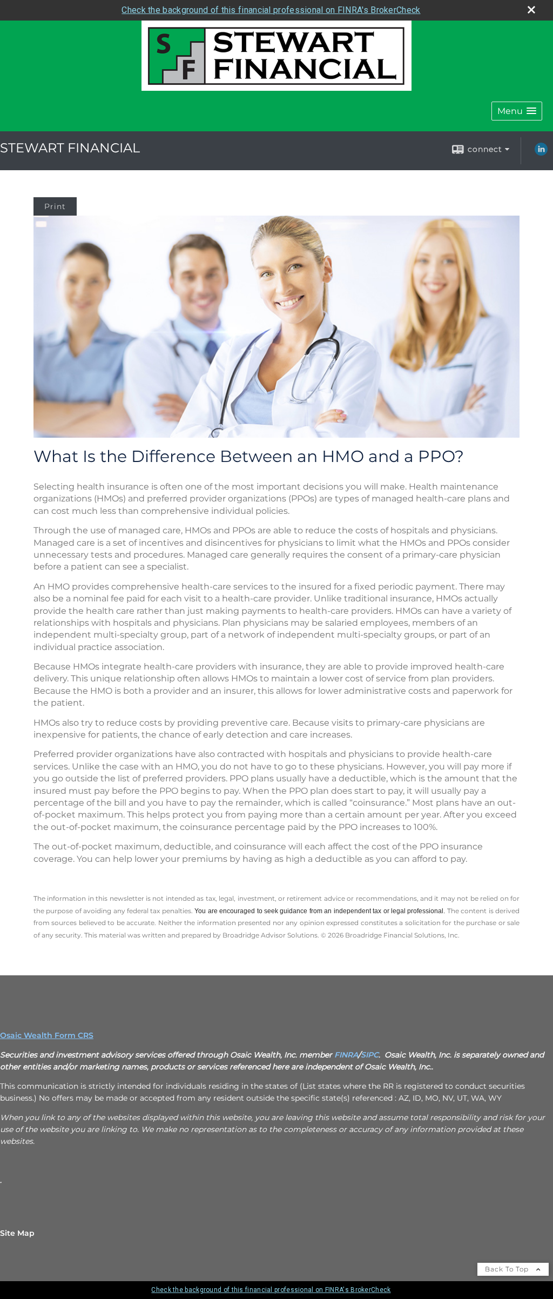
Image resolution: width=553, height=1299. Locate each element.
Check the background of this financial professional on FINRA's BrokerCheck (271, 10)
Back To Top (508, 1269)
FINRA (346, 1055)
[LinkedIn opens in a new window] (541, 153)
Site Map (17, 1233)
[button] (516, 111)
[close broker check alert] (531, 9)
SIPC (370, 1055)
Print (55, 206)
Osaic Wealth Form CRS (46, 1035)
